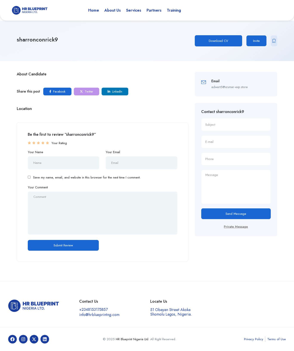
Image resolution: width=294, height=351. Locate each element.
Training (174, 10)
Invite (256, 40)
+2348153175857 (93, 309)
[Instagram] (23, 339)
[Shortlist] (274, 40)
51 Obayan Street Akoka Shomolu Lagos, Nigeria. (171, 312)
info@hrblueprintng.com (99, 314)
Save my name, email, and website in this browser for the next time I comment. (87, 177)
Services (133, 10)
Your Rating (59, 143)
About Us (112, 10)
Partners (154, 10)
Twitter (88, 91)
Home (93, 10)
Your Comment (38, 187)
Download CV (218, 40)
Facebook (58, 91)
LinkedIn (116, 91)
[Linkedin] (44, 339)
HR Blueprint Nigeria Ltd (132, 339)
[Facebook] (12, 339)
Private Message (236, 226)
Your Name (35, 152)
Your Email (113, 152)
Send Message (236, 213)
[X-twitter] (34, 339)
